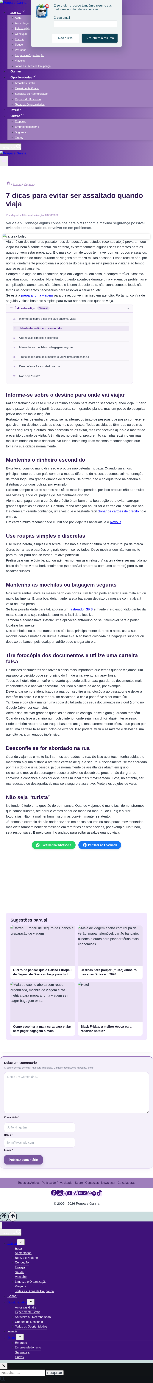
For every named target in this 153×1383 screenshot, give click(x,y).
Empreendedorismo (27, 126)
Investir (15, 109)
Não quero (65, 38)
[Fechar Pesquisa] (3, 1366)
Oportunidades (17, 1302)
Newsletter (108, 1182)
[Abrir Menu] (4, 161)
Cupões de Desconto (28, 99)
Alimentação (22, 22)
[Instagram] (60, 1194)
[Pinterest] (80, 1194)
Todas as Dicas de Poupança (33, 66)
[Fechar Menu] (1, 1225)
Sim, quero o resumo (100, 38)
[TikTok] (99, 1194)
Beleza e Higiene (25, 28)
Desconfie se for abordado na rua (39, 366)
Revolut (115, 522)
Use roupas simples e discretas (38, 337)
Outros (19, 137)
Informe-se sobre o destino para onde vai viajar (47, 318)
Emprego (20, 121)
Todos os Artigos (29, 1182)
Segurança (21, 132)
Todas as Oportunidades (30, 104)
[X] (65, 1194)
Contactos (92, 1182)
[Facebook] (54, 1194)
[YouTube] (69, 1194)
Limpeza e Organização (29, 55)
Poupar (12, 1243)
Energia (19, 39)
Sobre (79, 1182)
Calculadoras (126, 1182)
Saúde (19, 44)
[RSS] (85, 1194)
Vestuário (20, 49)
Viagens (20, 60)
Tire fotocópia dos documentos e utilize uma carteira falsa (54, 356)
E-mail (8, 1150)
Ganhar (15, 71)
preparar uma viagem (37, 295)
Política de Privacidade (57, 1182)
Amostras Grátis (25, 82)
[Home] (8, 184)
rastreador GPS (81, 609)
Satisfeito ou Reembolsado (31, 93)
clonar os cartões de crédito (118, 511)
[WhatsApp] (89, 1194)
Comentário (11, 1117)
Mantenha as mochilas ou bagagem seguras (46, 347)
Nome (8, 1135)
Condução (21, 33)
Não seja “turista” (29, 376)
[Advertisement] (76, 881)
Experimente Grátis (27, 88)
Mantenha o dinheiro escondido (41, 328)
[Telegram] (75, 1194)
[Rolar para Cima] (4, 1217)
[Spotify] (94, 1194)
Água (18, 17)
